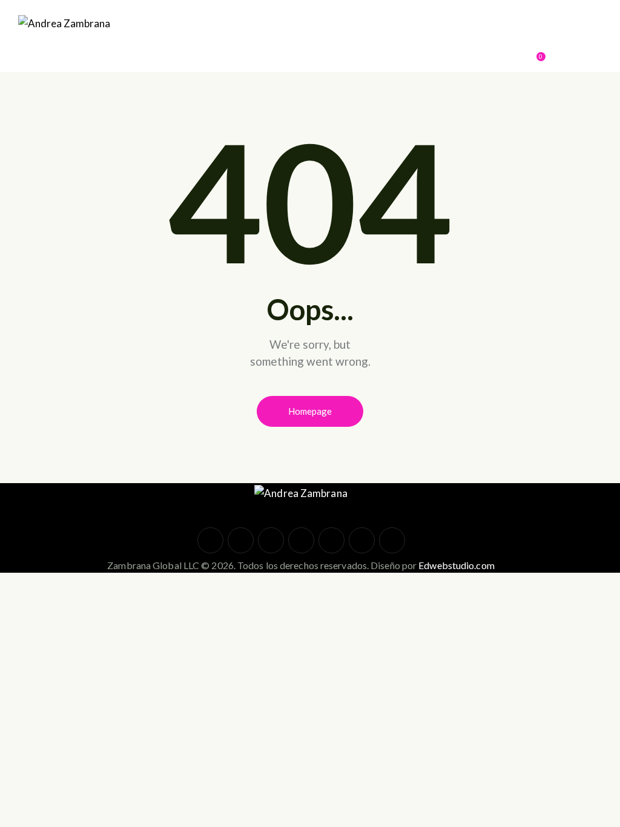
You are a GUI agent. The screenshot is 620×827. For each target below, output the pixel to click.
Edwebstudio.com (456, 565)
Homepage (310, 411)
